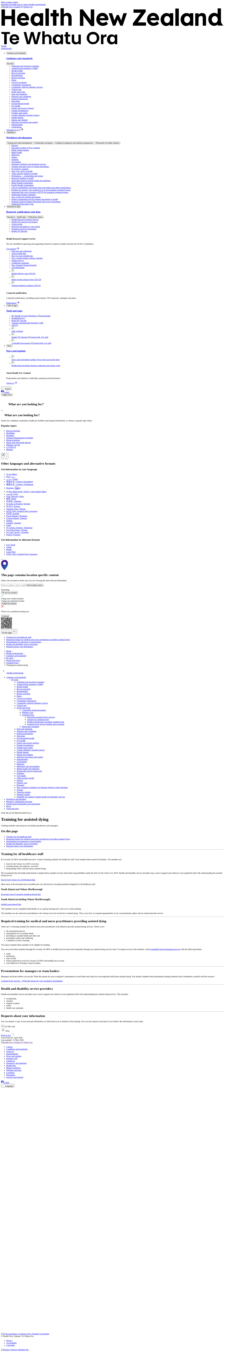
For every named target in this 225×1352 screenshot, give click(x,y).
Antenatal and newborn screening (25, 66)
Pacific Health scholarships (22, 185)
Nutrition (20, 773)
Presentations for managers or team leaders (23, 642)
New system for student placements (25, 197)
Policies (20, 780)
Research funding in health (22, 178)
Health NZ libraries (19, 231)
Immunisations (12, 1054)
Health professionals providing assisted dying (45, 722)
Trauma (20, 790)
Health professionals (37, 4)
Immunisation (17, 125)
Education (15, 101)
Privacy (9, 1341)
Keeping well (11, 1058)
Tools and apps (12, 808)
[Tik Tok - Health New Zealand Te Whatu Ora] (2, 1328)
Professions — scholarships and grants (27, 176)
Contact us (10, 1061)
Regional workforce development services (28, 164)
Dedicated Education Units (22, 204)
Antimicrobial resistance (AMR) (24, 68)
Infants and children (19, 120)
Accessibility (11, 1343)
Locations (10, 1072)
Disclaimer (10, 1075)
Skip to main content (9, 2)
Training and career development (19, 143)
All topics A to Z (13, 130)
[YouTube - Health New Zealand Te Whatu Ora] (2, 1324)
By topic (10, 64)
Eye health (15, 106)
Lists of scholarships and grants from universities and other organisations (41, 188)
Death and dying (18, 92)
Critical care (16, 89)
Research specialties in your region (25, 226)
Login (6, 392)
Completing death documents (34, 710)
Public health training (20, 150)
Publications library (35, 217)
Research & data (13, 207)
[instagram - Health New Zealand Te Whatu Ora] (2, 1093)
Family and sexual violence (22, 108)
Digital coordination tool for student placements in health (34, 199)
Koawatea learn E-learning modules (21, 894)
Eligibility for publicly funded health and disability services (41, 797)
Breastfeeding (17, 75)
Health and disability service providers (22, 644)
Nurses (14, 157)
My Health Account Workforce (24, 316)
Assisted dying (12, 663)
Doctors (14, 145)
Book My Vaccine (18, 320)
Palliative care (27, 712)
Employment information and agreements (23, 804)
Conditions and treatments (17, 1049)
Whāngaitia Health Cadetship (23, 195)
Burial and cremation (30, 726)
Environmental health (20, 103)
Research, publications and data (19, 801)
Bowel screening (18, 73)
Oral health (21, 776)
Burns (13, 80)
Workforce (11, 132)
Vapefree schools (24, 792)
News (9, 346)
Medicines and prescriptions (28, 766)
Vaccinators (16, 162)
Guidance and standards (16, 53)
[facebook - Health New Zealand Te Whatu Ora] (2, 1090)
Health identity (17, 118)
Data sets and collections (21, 251)
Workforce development (16, 799)
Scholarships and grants (44, 143)
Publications (11, 303)
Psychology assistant (19, 169)
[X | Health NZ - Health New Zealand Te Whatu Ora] (2, 1331)
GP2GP (14, 325)
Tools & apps (12, 306)
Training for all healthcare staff (18, 637)
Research (10, 217)
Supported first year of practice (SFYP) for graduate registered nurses (39, 192)
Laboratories (16, 127)
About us (10, 383)
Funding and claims (19, 113)
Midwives (15, 155)
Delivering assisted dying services (41, 717)
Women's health (23, 794)
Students (14, 159)
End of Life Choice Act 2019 (18, 880)
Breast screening (18, 78)
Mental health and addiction (28, 769)
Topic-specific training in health (24, 173)
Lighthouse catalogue (20, 263)
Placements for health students (107, 143)
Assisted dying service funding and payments (45, 724)
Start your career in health (22, 171)
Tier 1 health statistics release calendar (27, 258)
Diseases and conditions (21, 96)
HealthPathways (18, 318)
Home (8, 651)
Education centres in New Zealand (25, 148)
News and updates (13, 1056)
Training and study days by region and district (30, 166)
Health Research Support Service (25, 219)
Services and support (14, 1077)
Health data (21, 217)
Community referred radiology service (27, 87)
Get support (11, 249)
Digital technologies (19, 99)
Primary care (22, 783)
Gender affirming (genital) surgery (25, 115)
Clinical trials (16, 224)
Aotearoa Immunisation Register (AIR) (27, 323)
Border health (17, 71)
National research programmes (23, 229)
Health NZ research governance (24, 222)
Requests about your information (19, 647)
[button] (5, 1031)
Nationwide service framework (29, 771)
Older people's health (25, 778)
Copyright (10, 1345)
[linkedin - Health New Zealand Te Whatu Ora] (2, 1097)
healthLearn (11, 904)
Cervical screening (19, 82)
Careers (25, 4)
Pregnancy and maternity (16, 1063)
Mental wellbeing (13, 1068)
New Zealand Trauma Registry (24, 265)
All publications (17, 267)
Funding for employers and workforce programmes (74, 143)
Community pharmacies (21, 85)
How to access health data (22, 256)
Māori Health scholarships (22, 183)
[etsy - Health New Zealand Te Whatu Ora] (112, 1320)
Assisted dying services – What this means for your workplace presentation (32, 981)
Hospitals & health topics (11, 4)
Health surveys (17, 260)
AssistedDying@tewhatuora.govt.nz (165, 949)
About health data (18, 253)
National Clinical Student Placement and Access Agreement (35, 202)
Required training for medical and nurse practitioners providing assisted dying (38, 640)
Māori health (16, 152)
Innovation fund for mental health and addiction (31, 181)
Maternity (21, 764)
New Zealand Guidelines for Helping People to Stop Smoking (42, 787)
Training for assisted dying (38, 719)
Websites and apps (13, 1070)
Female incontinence (19, 110)
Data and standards (19, 94)
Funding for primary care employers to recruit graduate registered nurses (41, 190)
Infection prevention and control (24, 122)
